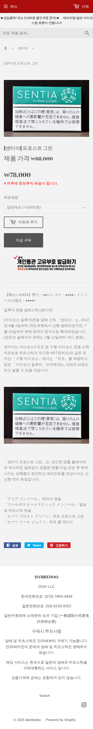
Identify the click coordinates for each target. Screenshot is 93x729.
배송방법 (11, 197)
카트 (85, 6)
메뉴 (14, 6)
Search (44, 696)
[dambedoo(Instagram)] (84, 706)
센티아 (23, 48)
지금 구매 (23, 240)
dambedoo (33, 720)
